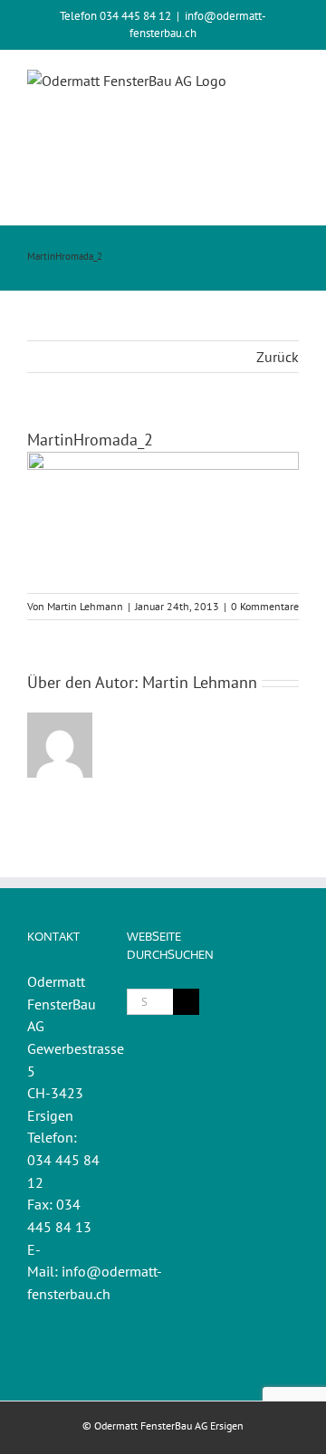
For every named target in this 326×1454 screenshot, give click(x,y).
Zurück (277, 357)
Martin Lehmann (85, 606)
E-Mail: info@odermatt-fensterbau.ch (94, 1271)
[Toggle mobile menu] (291, 196)
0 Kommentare (265, 606)
